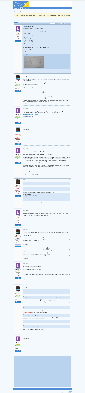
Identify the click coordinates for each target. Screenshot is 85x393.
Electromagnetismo (22, 11)
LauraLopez (29, 116)
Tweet (18, 41)
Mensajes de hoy (32, 9)
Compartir (18, 90)
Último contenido (16, 9)
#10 (69, 286)
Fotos (26, 22)
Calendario (27, 9)
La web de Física (16, 8)
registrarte (64, 15)
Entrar (70, 0)
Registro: (16, 37)
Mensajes (16, 22)
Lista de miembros (22, 9)
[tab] (16, 22)
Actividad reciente (21, 22)
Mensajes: (16, 38)
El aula (18, 11)
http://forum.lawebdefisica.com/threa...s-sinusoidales (30, 114)
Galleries (28, 8)
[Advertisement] (42, 372)
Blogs (25, 8)
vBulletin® (70, 391)
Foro (21, 8)
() (69, 236)
